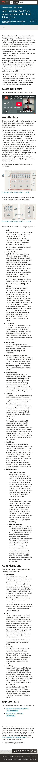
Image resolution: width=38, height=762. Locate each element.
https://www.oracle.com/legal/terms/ (14, 737)
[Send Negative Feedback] (31, 751)
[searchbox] (27, 2)
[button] (7, 2)
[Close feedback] (14, 751)
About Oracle (12, 756)
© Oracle (4, 756)
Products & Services (30, 756)
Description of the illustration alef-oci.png (15, 192)
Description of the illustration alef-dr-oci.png (16, 221)
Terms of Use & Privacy (10, 759)
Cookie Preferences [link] (23, 759)
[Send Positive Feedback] (35, 751)
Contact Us (20, 756)
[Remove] (17, 2)
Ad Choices (33, 759)
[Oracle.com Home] (3, 2)
